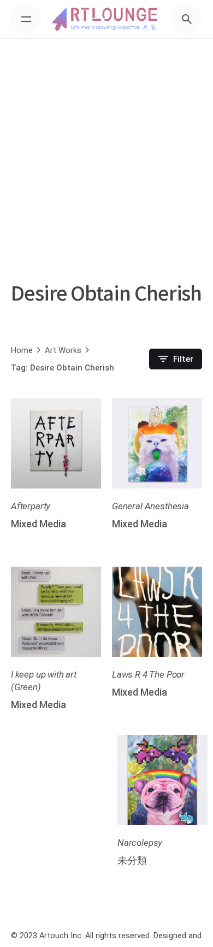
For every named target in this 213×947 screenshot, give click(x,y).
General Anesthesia (150, 506)
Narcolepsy (139, 842)
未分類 (132, 860)
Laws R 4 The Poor (148, 674)
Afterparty (30, 506)
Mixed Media (38, 524)
